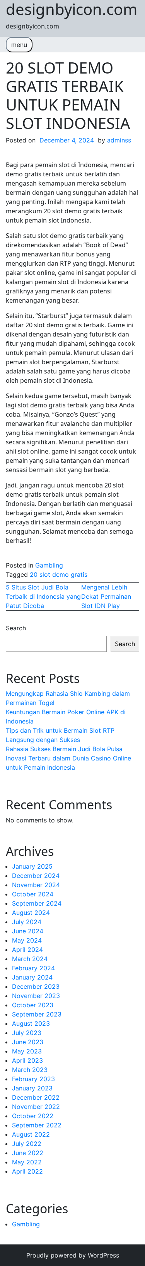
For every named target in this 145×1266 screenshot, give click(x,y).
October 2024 (32, 894)
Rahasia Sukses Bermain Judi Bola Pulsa (64, 749)
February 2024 (33, 968)
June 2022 (27, 1153)
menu (19, 45)
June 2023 (27, 1042)
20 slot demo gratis (58, 574)
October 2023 (32, 1005)
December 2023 (36, 986)
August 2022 (31, 1134)
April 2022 (27, 1171)
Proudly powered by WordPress (72, 1255)
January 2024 (32, 977)
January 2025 (32, 866)
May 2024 (27, 940)
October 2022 (32, 1116)
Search (16, 628)
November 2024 (36, 885)
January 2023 (32, 1088)
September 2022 (36, 1125)
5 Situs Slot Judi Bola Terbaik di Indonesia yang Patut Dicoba (43, 596)
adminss (119, 140)
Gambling (49, 565)
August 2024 (31, 912)
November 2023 (36, 996)
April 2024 (27, 949)
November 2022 (36, 1106)
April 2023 (27, 1060)
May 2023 (27, 1051)
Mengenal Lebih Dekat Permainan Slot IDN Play (106, 596)
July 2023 (26, 1033)
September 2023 (36, 1014)
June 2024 (27, 931)
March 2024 (30, 959)
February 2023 (33, 1079)
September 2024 (36, 903)
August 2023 (31, 1023)
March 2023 (30, 1069)
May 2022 (27, 1162)
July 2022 (26, 1143)
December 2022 (36, 1097)
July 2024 (26, 922)
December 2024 (36, 875)
